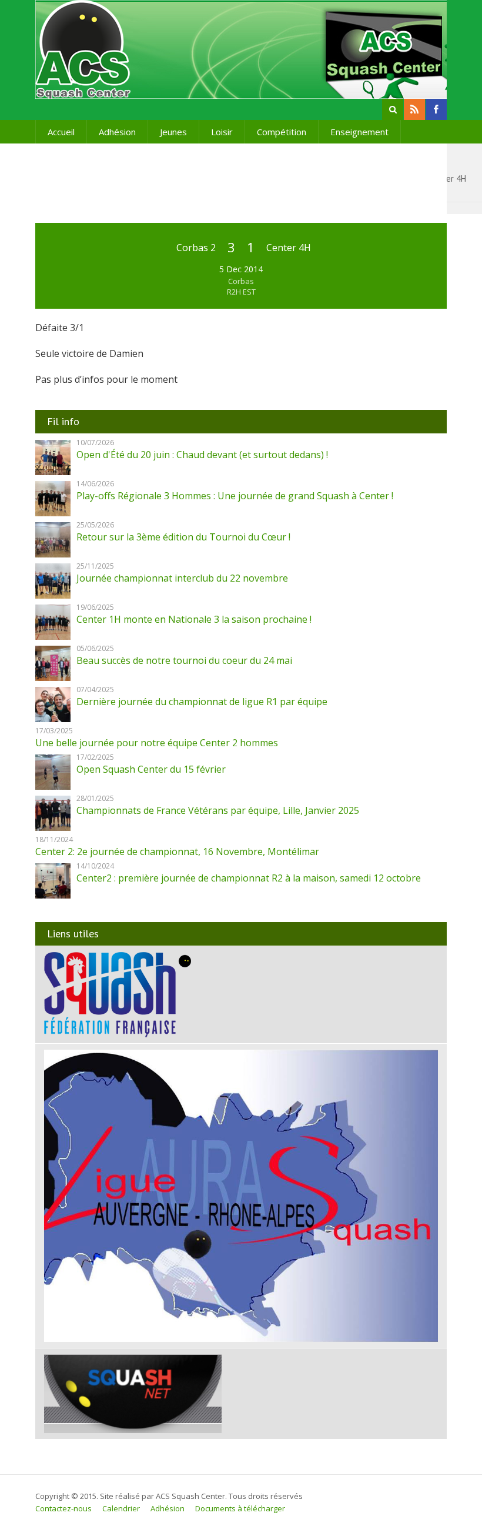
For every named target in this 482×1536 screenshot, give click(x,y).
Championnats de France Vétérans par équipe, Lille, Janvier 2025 (217, 810)
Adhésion (117, 132)
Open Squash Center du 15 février (151, 769)
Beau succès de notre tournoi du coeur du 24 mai (184, 660)
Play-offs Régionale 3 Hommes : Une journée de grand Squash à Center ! (234, 495)
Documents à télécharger (240, 1508)
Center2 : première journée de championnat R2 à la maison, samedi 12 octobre (248, 877)
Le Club (130, 155)
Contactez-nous (63, 1508)
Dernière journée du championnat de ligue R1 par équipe (201, 701)
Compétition (281, 132)
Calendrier (121, 1508)
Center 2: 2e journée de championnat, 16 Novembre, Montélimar (177, 851)
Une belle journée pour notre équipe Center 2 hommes (156, 742)
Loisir (222, 132)
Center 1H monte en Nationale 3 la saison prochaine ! (194, 619)
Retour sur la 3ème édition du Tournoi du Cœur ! (183, 536)
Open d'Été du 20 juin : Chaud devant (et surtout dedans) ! (202, 454)
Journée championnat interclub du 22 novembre (182, 578)
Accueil (61, 132)
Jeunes (173, 132)
